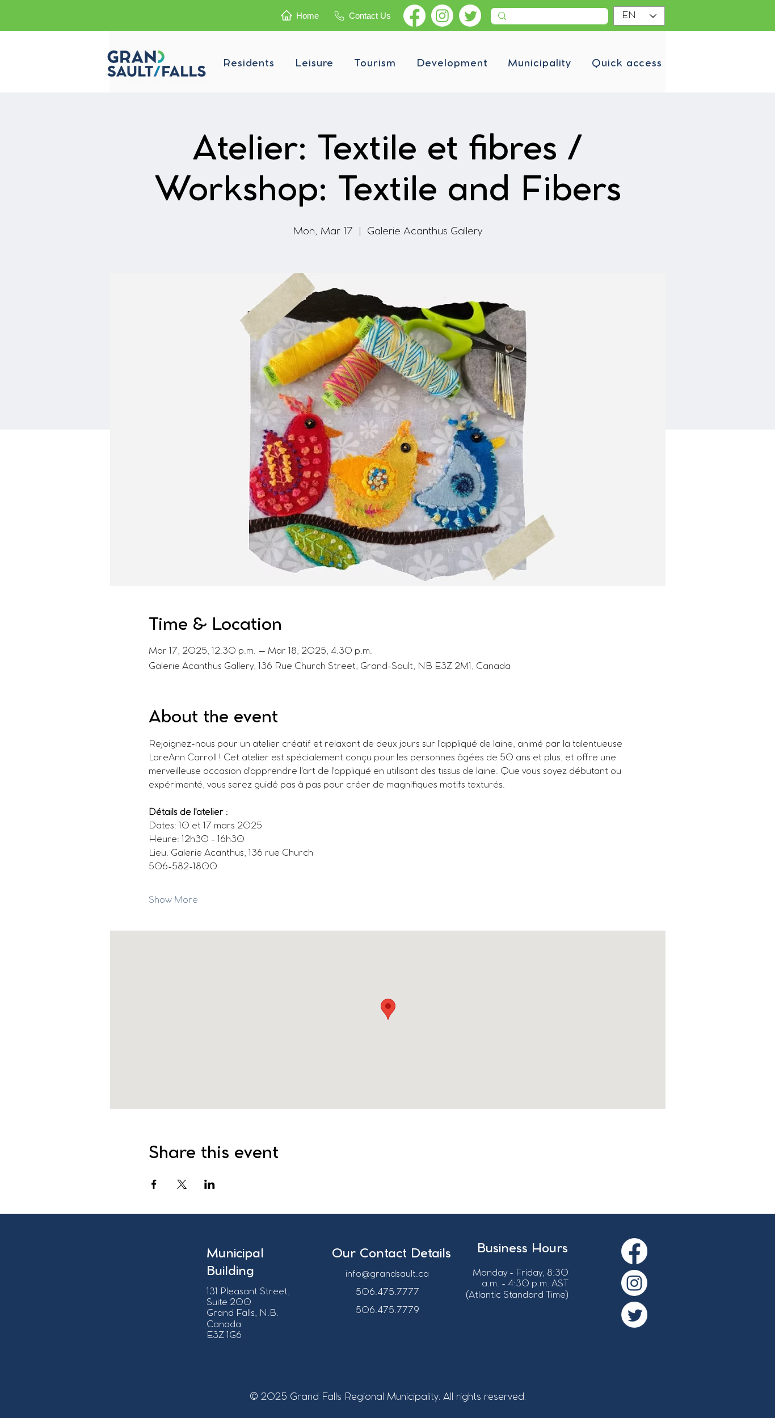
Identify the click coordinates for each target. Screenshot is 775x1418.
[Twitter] (470, 16)
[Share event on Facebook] (154, 1184)
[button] (249, 63)
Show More (173, 900)
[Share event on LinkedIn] (209, 1184)
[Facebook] (414, 16)
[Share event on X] (181, 1184)
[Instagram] (442, 16)
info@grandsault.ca (387, 1274)
